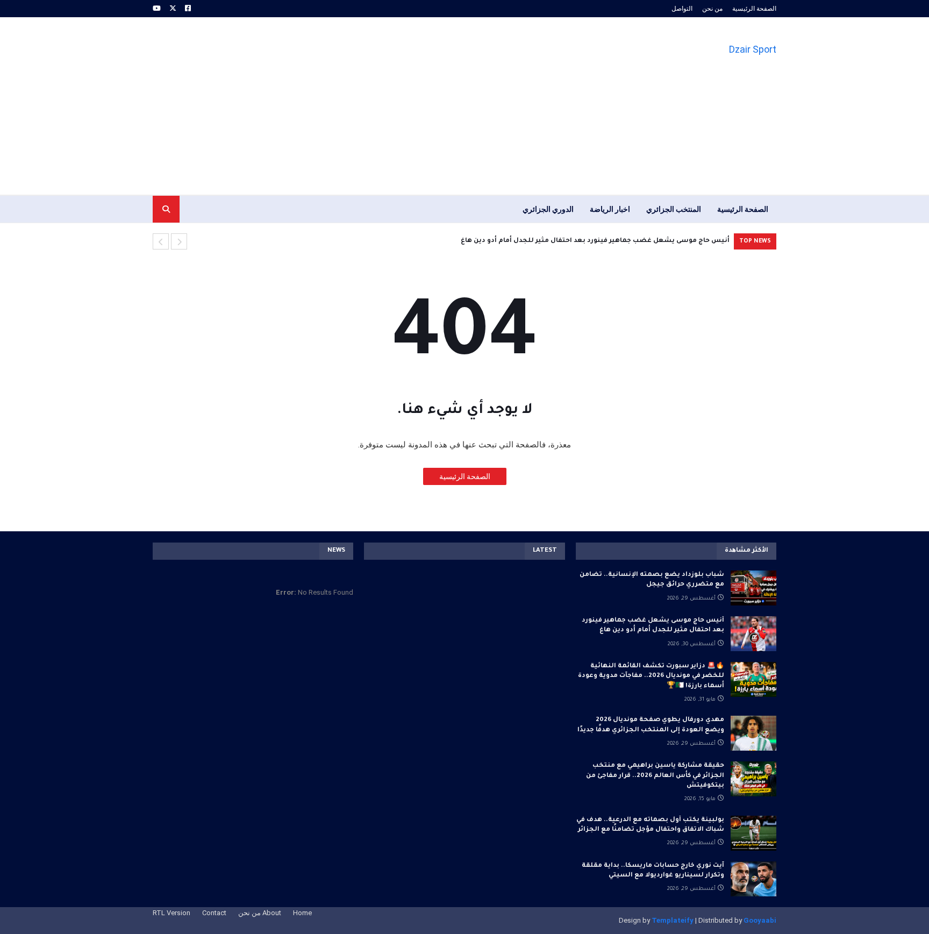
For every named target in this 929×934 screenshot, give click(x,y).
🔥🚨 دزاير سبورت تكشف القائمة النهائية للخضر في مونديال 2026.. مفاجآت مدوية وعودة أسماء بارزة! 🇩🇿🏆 (651, 676)
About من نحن (259, 913)
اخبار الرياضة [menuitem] (610, 209)
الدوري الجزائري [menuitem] (548, 209)
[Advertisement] (348, 106)
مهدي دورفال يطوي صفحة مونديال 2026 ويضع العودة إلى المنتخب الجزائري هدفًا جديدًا (650, 725)
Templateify (673, 920)
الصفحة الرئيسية (754, 8)
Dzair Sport (752, 49)
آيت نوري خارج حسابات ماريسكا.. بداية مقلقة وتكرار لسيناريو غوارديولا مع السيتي (653, 870)
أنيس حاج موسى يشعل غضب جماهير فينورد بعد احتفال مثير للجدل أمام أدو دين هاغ (595, 241)
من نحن (712, 8)
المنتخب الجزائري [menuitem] (673, 209)
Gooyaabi (760, 920)
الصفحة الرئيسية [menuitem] (742, 209)
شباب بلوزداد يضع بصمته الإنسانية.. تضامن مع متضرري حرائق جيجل (652, 580)
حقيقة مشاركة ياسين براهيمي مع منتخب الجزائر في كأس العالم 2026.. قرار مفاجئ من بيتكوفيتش (655, 775)
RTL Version (171, 913)
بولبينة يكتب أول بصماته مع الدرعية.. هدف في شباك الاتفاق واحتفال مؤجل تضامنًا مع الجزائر (650, 825)
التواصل (681, 8)
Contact (214, 913)
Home (302, 913)
